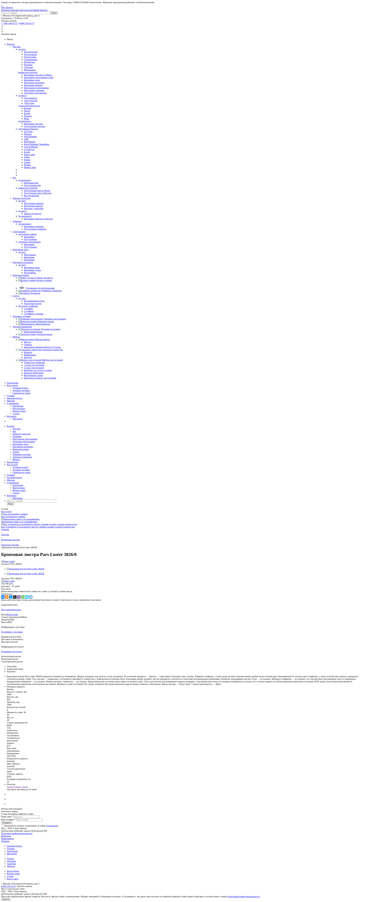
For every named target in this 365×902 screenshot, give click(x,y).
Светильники (19, 231)
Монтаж (11, 401)
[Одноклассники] (7, 597)
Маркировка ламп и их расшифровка (19, 522)
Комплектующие (21, 275)
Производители (14, 398)
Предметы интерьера (23, 262)
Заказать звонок (9, 21)
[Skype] (27, 597)
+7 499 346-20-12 (9, 23)
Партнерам (18, 406)
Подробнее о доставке (12, 632)
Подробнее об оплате (11, 651)
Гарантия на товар (21, 393)
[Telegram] (31, 597)
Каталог (11, 44)
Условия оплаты (20, 388)
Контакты (11, 416)
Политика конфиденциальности (16, 833)
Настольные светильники (25, 439)
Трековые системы (22, 316)
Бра (14, 177)
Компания (6, 836)
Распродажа (12, 383)
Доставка (11, 861)
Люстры (17, 47)
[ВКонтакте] (3, 597)
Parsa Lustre (12, 614)
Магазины (18, 419)
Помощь (5, 841)
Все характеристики (11, 609)
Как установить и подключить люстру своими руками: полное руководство (38, 527)
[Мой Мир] (11, 597)
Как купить (12, 385)
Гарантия (11, 863)
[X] (15, 597)
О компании (13, 403)
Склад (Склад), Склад (17, 787)
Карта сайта (12, 879)
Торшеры (17, 221)
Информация (7, 838)
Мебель (16, 337)
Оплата (10, 858)
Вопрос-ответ (19, 411)
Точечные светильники (24, 441)
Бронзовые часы (20, 249)
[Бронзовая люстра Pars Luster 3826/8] (25, 569)
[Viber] (19, 597)
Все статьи (6, 511)
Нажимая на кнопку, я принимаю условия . (31, 826)
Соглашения (52, 826)
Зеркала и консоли (22, 198)
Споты (16, 296)
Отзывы (11, 395)
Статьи (16, 413)
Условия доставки (21, 390)
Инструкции (19, 408)
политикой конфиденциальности (244, 896)
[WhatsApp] (23, 597)
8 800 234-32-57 (26, 23)
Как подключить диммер (13, 516)
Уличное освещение (22, 326)
